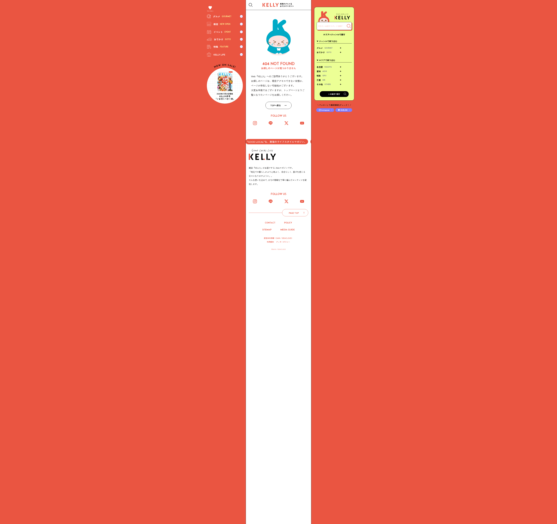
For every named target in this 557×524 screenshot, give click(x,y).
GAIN (278, 238)
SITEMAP (267, 229)
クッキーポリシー (283, 242)
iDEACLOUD (286, 238)
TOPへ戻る (275, 105)
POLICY (288, 222)
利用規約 (270, 242)
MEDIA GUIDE (287, 229)
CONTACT (270, 222)
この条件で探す (334, 94)
